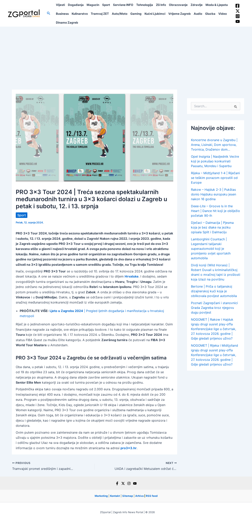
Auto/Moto (119, 14)
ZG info (161, 5)
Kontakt (115, 495)
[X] (123, 483)
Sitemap (127, 495)
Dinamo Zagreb (67, 22)
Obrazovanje (178, 5)
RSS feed (152, 495)
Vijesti (60, 5)
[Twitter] (237, 11)
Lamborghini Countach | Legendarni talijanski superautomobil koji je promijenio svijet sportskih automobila (211, 248)
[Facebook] (237, 6)
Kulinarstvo (80, 14)
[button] (48, 13)
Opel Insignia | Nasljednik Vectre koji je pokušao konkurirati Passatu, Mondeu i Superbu (215, 161)
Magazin (93, 5)
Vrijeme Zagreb (179, 14)
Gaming (136, 14)
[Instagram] (237, 16)
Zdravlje (197, 5)
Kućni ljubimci (155, 14)
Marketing (101, 495)
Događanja (76, 5)
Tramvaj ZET (100, 14)
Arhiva (139, 495)
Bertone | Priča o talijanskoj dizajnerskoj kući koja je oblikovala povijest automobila (214, 291)
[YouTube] (237, 21)
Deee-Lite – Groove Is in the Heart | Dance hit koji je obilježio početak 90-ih (215, 211)
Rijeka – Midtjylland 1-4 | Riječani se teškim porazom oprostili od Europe (215, 177)
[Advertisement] (126, 56)
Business (62, 14)
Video (222, 14)
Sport (106, 5)
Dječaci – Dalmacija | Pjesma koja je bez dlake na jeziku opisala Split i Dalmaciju (212, 227)
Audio (198, 14)
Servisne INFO (123, 5)
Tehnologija (144, 5)
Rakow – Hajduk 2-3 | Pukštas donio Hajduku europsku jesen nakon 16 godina (213, 194)
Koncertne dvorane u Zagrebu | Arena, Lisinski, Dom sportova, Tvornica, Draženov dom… (214, 144)
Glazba (210, 14)
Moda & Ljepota (217, 5)
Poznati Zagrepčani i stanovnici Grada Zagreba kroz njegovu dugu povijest (214, 307)
